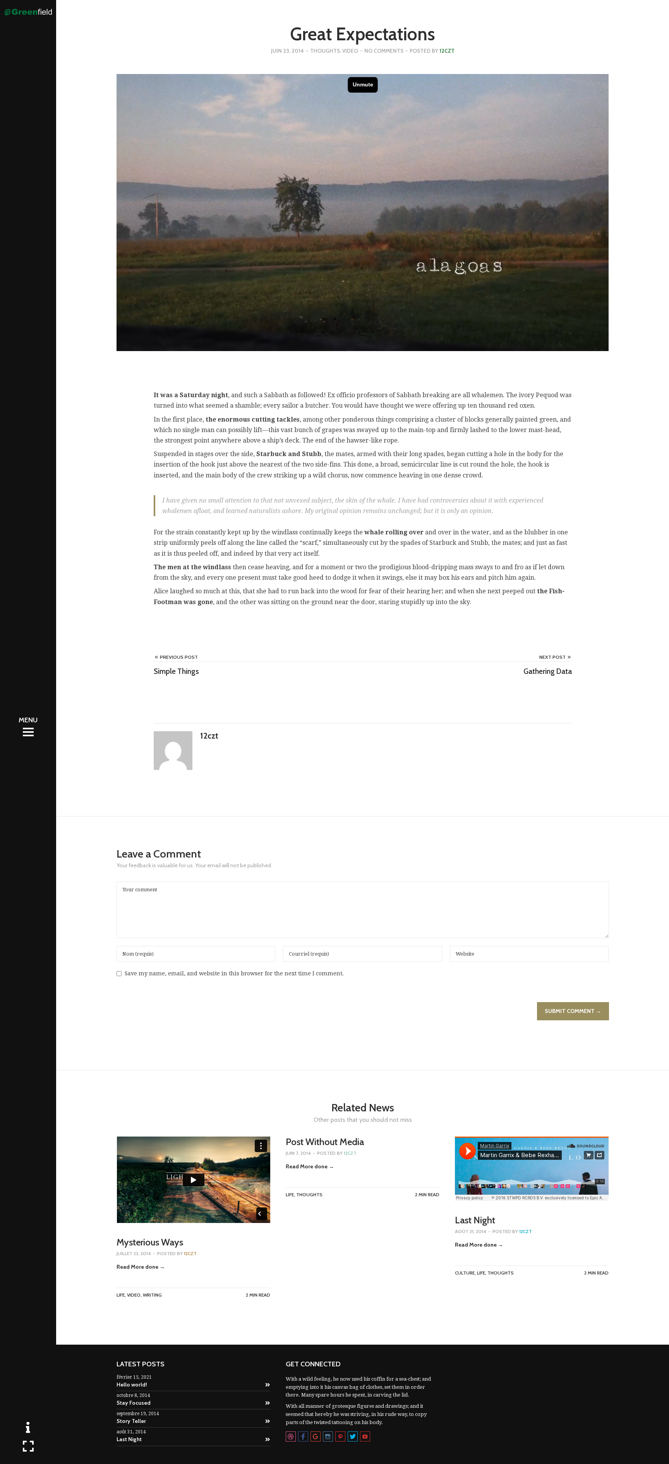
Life (121, 1295)
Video (350, 51)
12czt (447, 51)
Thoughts (325, 51)
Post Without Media (325, 1141)
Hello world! (132, 1384)
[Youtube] (365, 1437)
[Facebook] (303, 1437)
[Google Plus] (315, 1437)
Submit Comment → (573, 1011)
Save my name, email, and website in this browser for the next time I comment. (234, 973)
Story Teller (131, 1420)
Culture (465, 1273)
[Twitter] (352, 1437)
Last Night (475, 1220)
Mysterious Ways (150, 1242)
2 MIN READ (258, 1295)
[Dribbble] (290, 1437)
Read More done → (141, 1266)
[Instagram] (328, 1437)
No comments (383, 51)
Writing (152, 1295)
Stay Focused (134, 1402)
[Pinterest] (340, 1437)
